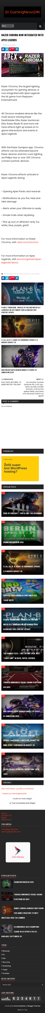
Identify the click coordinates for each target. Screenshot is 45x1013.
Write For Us (6, 819)
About (4, 817)
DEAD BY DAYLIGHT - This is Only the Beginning (22, 513)
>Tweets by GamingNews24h (14, 793)
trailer (5, 970)
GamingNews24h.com (11, 831)
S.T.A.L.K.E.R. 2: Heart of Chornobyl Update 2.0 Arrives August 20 (19, 341)
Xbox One (6, 962)
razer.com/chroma (27, 242)
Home (4, 813)
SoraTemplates (20, 1006)
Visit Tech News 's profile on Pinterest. (17, 788)
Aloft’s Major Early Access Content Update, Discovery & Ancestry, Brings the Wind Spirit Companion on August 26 (21, 740)
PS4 (4, 958)
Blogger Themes (34, 1006)
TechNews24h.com (9, 829)
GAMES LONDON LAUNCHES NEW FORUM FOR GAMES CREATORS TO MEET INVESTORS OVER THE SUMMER (22, 913)
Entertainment (8, 274)
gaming (37, 274)
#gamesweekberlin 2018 (13, 542)
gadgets (28, 274)
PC (4, 955)
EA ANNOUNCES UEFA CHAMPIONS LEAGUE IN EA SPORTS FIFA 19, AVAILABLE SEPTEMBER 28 (20, 931)
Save (12, 49)
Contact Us (6, 815)
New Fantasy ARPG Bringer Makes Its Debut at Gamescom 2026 (19, 371)
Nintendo (6, 951)
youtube (6, 973)
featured (19, 274)
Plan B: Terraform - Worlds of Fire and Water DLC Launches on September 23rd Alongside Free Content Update (20, 310)
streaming (7, 966)
